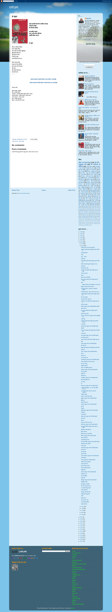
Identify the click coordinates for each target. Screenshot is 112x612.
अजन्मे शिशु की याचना (85, 439)
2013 (81, 529)
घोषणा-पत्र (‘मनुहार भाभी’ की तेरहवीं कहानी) (89, 385)
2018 (81, 521)
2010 (81, 535)
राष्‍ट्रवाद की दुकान (84, 193)
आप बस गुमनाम (84, 371)
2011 (81, 533)
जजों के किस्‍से (97, 215)
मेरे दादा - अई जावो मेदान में (84, 184)
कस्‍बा (73, 558)
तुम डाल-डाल (80, 209)
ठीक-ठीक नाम (83, 345)
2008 (81, 539)
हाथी (82, 341)
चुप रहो (82, 406)
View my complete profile (84, 39)
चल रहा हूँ (83, 381)
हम (81, 383)
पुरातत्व (87, 220)
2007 (81, 541)
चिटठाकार (74, 565)
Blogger (73, 608)
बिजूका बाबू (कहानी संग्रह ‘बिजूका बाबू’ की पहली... (90, 347)
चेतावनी (82, 328)
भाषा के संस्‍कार (87, 209)
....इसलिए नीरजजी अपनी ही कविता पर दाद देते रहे (90, 284)
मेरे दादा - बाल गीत (95, 200)
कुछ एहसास (74, 562)
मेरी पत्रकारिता (87, 200)
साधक (82, 275)
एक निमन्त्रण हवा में (84, 337)
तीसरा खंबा (74, 573)
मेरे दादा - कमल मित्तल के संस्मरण (86, 212)
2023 (81, 238)
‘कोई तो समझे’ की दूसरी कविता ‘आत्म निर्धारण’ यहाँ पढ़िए (43, 79)
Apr (82, 514)
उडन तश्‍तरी (74, 554)
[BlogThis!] (32, 139)
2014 (81, 527)
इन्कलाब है (83, 412)
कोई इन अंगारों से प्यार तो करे (86, 422)
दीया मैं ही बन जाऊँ (84, 268)
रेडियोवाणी (74, 589)
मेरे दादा (92, 168)
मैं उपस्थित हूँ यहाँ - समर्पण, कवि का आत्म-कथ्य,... (90, 291)
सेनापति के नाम (84, 473)
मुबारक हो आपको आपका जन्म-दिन (87, 286)
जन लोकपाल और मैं (84, 190)
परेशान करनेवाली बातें (83, 216)
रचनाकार (74, 586)
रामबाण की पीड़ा (84, 504)
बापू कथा (89, 194)
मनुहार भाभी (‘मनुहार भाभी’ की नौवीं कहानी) (89, 416)
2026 (81, 231)
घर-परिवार (92, 215)
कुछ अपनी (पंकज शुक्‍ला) (77, 560)
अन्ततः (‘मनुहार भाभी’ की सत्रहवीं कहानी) (89, 351)
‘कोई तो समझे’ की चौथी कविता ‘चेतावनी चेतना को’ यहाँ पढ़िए (43, 82)
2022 (81, 239)
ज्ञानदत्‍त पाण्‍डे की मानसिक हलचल (78, 569)
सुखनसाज (74, 600)
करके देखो (83, 477)
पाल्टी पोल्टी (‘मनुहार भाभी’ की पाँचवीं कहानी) (89, 447)
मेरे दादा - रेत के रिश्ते (88, 177)
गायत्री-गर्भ (83, 266)
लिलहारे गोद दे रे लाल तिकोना (86, 433)
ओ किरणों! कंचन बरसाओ (85, 443)
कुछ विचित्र (86, 206)
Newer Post (15, 190)
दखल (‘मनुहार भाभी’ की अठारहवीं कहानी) (89, 343)
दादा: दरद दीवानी (94, 219)
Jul (82, 508)
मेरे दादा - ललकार (88, 199)
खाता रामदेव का (89, 210)
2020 (81, 517)
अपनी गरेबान (89, 166)
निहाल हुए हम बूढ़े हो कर (89, 84)
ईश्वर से (82, 420)
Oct (82, 243)
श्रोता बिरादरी (74, 597)
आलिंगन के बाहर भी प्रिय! (86, 461)
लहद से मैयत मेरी (84, 437)
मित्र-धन (74, 582)
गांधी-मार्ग (87, 197)
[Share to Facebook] (35, 139)
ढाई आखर (74, 571)
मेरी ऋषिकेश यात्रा (92, 216)
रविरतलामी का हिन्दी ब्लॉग (77, 587)
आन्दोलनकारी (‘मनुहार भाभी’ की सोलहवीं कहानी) (90, 359)
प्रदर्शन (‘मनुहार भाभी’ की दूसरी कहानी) (88, 471)
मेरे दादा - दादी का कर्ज (86, 223)
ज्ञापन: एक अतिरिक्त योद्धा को (86, 367)
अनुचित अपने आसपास (91, 169)
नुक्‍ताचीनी (74, 576)
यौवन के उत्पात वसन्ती (85, 465)
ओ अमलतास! (83, 451)
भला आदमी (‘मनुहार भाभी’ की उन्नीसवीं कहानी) (89, 335)
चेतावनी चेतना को (84, 402)
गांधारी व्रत (83, 258)
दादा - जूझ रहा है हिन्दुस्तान (87, 219)
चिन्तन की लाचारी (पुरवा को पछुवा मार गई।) (89, 264)
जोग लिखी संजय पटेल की (77, 567)
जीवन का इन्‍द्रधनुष (84, 162)
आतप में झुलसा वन (84, 463)
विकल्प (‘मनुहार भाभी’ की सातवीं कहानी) (88, 435)
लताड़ (82, 254)
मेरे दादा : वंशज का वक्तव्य (92, 182)
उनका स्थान (83, 333)
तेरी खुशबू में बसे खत (76, 575)
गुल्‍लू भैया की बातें (96, 207)
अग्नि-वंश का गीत (84, 273)
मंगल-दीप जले (83, 453)
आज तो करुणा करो (84, 500)
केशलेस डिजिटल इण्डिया (87, 207)
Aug (82, 506)
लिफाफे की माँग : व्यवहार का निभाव (84, 150)
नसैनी (82, 495)
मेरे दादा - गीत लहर (93, 222)
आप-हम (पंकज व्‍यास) (76, 553)
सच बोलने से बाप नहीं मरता (86, 299)
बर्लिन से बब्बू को (90, 179)
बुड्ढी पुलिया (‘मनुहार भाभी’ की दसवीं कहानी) (89, 410)
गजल (98, 217)
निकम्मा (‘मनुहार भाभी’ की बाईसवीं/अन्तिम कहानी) (90, 306)
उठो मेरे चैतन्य (83, 457)
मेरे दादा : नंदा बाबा (93, 187)
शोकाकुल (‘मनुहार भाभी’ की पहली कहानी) (89, 479)
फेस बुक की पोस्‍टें (92, 220)
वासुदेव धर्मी (83, 469)
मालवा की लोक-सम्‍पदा (82, 202)
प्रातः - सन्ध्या (83, 256)
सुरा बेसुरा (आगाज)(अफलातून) (78, 604)
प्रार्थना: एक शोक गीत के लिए (86, 396)
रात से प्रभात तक (84, 357)
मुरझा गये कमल (84, 431)
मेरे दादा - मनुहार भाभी (91, 185)
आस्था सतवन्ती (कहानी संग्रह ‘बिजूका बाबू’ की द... (90, 339)
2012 (81, 531)
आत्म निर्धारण (83, 414)
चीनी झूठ (79, 219)
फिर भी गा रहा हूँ (84, 363)
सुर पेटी (73, 602)
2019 (81, 519)
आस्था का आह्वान (84, 304)
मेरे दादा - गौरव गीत (90, 181)
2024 (81, 236)
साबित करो (83, 373)
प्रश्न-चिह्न (83, 318)
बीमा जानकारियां (94, 190)
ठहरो (82, 282)
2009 (81, 537)
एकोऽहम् (13, 7)
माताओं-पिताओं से (84, 252)
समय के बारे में (83, 308)
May (82, 512)
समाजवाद (83, 349)
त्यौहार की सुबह (84, 394)
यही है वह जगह (75, 584)
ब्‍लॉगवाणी (74, 580)
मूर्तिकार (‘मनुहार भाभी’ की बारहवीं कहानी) (89, 398)
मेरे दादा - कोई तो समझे (19, 141)
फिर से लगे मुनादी (84, 297)
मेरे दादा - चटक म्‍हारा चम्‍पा (87, 176)
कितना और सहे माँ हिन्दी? (86, 277)
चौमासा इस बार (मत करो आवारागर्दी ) (88, 247)
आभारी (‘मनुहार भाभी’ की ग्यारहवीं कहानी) (89, 404)
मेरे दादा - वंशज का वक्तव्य (95, 209)
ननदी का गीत (83, 445)
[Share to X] (34, 139)
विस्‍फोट (73, 591)
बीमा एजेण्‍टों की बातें (97, 210)
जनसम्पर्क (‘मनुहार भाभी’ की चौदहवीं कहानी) (89, 377)
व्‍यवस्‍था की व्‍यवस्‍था (92, 202)
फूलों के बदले (83, 498)
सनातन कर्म (83, 355)
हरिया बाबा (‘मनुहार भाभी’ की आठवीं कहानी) (89, 424)
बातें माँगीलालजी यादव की (95, 191)
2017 (81, 523)
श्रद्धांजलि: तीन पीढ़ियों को (90, 76)
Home (44, 190)
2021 (81, 242)
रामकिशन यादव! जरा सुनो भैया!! (91, 99)
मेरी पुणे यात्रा (94, 203)
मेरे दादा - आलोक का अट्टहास (93, 171)
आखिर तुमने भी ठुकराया (85, 494)
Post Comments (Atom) (24, 193)
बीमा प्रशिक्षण (92, 206)
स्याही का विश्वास (84, 489)
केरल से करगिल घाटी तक (86, 467)
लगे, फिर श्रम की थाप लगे (86, 485)
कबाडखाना (74, 556)
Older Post (71, 190)
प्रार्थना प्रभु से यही (84, 313)
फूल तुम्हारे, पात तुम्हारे (85, 483)
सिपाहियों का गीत (84, 481)
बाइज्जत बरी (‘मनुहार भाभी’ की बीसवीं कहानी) (89, 326)
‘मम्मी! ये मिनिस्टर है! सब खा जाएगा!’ (88, 361)
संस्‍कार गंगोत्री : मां (86, 213)
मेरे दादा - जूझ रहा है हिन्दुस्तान (88, 173)
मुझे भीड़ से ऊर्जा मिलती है (86, 429)
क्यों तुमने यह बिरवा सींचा (85, 492)
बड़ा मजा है (83, 418)
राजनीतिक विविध (84, 217)
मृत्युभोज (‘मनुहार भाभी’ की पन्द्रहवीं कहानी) (89, 369)
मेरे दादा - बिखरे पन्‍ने (82, 189)
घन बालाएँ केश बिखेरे (85, 502)
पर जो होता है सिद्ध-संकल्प (86, 487)
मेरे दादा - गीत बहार (86, 222)
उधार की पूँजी (93, 193)
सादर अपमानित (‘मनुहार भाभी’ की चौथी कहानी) (90, 455)
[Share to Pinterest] (37, 139)
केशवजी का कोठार (86, 215)
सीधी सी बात (87, 143)
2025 (81, 233)
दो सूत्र (82, 408)
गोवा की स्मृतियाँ (84, 475)
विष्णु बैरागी (88, 18)
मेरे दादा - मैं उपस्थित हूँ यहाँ (95, 189)
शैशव (73, 595)
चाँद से (82, 353)
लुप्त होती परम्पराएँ (92, 217)
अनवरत (73, 551)
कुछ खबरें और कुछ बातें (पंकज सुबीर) (79, 564)
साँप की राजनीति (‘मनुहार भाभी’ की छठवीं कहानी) (90, 441)
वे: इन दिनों (83, 324)
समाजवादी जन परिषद (76, 598)
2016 (81, 525)
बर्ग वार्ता (73, 578)
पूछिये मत (83, 400)
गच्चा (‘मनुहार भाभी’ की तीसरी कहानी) (88, 459)
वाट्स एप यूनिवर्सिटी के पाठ (86, 225)
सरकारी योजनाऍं (93, 213)
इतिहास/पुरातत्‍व (82, 210)
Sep (82, 245)
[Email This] (31, 139)
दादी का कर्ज (83, 449)
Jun (82, 510)
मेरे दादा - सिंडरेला (94, 223)
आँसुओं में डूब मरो (84, 365)
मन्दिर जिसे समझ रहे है (85, 379)
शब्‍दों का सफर (74, 593)
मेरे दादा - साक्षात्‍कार (88, 196)
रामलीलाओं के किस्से (93, 204)
